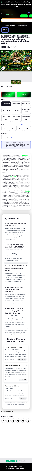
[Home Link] (12, 14)
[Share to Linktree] (13, 420)
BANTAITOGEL (25, 155)
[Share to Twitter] (3, 420)
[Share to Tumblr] (28, 420)
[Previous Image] (3, 68)
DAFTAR (23, 94)
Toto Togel (13, 176)
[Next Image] (29, 68)
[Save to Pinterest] (18, 420)
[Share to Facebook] (8, 420)
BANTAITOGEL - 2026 (8, 411)
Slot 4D (27, 191)
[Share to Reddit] (23, 420)
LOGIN (24, 16)
